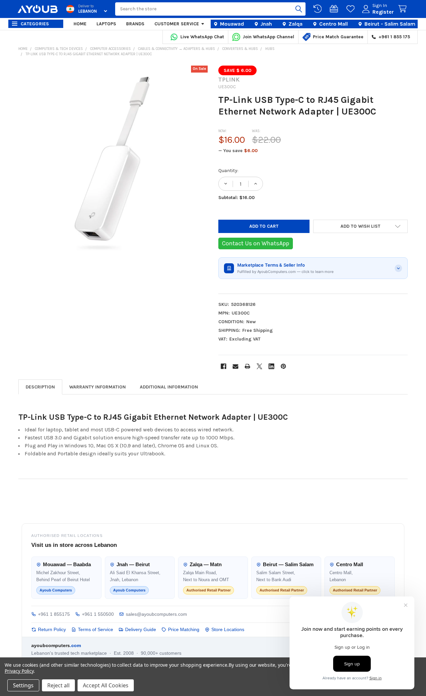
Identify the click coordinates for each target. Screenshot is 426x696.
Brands (135, 24)
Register (383, 12)
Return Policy (52, 629)
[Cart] (403, 9)
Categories (35, 24)
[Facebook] (223, 366)
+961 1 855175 (54, 614)
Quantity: (228, 170)
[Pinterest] (283, 366)
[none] (113, 160)
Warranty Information (97, 387)
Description (40, 387)
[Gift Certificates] (335, 9)
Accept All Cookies (105, 685)
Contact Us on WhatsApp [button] (255, 243)
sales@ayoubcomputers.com (156, 614)
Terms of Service (95, 629)
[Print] (247, 366)
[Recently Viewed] (319, 9)
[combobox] (210, 9)
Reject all (58, 685)
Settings (23, 685)
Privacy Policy (19, 671)
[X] (259, 366)
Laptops (106, 24)
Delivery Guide (140, 629)
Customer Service (176, 24)
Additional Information (169, 387)
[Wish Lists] (351, 9)
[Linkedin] (271, 366)
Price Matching (183, 629)
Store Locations (227, 629)
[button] (360, 226)
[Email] (235, 366)
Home (80, 24)
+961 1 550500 (98, 614)
